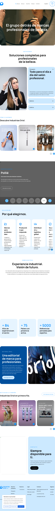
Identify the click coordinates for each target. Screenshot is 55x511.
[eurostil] (25, 200)
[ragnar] (31, 200)
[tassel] (37, 200)
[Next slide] (54, 154)
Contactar (34, 468)
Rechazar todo (13, 506)
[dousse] (19, 200)
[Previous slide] (51, 154)
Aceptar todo (21, 506)
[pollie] (44, 200)
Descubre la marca (7, 188)
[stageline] (13, 200)
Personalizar (7, 506)
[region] (14, 502)
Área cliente (52, 4)
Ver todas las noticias (48, 394)
